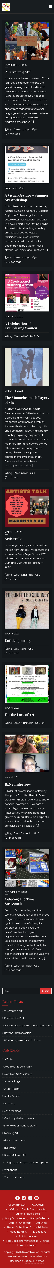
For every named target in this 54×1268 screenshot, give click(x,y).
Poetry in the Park (14, 1018)
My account (39, 1232)
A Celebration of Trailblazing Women (21, 325)
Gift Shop (41, 1223)
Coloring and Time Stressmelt (20, 901)
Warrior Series (28, 1245)
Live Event (10, 1148)
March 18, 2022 (14, 532)
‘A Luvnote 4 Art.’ (18, 71)
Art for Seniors (12, 1096)
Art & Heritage (24, 575)
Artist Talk (13, 538)
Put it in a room (28, 1236)
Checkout (25, 1223)
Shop (46, 1241)
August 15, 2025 (14, 188)
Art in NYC (22, 336)
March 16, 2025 (14, 316)
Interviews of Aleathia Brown (20, 1125)
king (9, 129)
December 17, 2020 (16, 892)
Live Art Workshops (15, 1140)
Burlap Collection (40, 1218)
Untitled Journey (18, 640)
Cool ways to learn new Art (20, 1118)
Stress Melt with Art (15, 1155)
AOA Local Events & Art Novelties (27, 1209)
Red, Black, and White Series (22, 1241)
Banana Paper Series (28, 1214)
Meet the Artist (18, 1232)
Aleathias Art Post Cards (18, 1074)
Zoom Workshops (14, 1177)
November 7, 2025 (16, 65)
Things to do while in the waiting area (26, 1162)
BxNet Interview (18, 784)
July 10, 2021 (12, 707)
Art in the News (12, 1111)
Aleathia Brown (17, 1204)
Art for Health (24, 833)
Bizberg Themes (35, 1261)
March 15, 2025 (14, 391)
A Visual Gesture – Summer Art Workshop (27, 197)
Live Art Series (40, 1227)
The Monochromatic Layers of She (27, 399)
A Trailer (21, 649)
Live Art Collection (17, 1227)
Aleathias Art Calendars (18, 1066)
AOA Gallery (37, 1204)
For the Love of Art (19, 714)
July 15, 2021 (12, 633)
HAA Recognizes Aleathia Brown (22, 1040)
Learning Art (11, 1133)
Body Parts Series (15, 1218)
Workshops (23, 129)
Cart (11, 1223)
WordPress (39, 1256)
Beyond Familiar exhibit (17, 1033)
